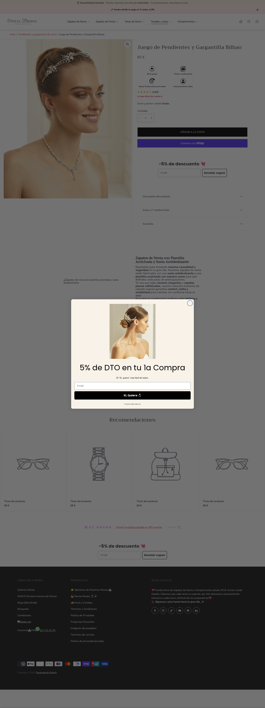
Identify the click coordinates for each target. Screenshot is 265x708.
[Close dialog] (190, 303)
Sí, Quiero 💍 (132, 395)
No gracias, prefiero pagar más (133, 404)
